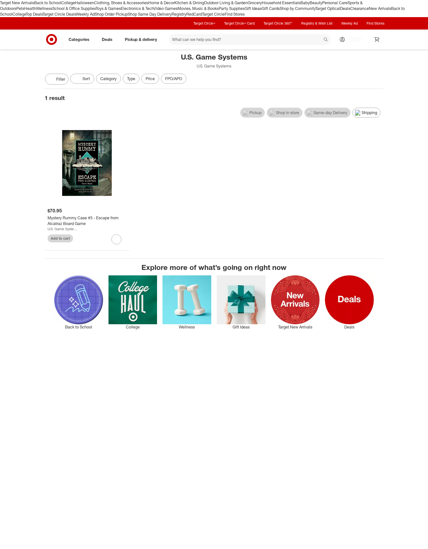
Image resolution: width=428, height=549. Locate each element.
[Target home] (51, 39)
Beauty (316, 2)
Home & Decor (161, 2)
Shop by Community (297, 8)
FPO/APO (173, 78)
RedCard (194, 14)
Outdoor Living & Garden (226, 2)
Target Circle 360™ (278, 23)
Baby (305, 2)
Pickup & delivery (141, 39)
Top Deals (34, 14)
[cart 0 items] (377, 39)
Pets (20, 8)
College (68, 2)
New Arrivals (380, 8)
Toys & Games (108, 8)
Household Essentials (281, 2)
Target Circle (213, 14)
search (326, 39)
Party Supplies (231, 8)
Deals (345, 8)
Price (150, 78)
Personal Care (335, 2)
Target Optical (327, 8)
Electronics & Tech (137, 8)
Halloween (84, 2)
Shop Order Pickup (111, 14)
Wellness (44, 8)
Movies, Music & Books (198, 8)
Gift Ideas (253, 8)
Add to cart (60, 238)
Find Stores (235, 14)
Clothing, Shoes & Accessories (121, 2)
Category (108, 78)
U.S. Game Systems (63, 229)
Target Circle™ (204, 23)
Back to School (47, 2)
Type (131, 78)
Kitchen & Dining (189, 2)
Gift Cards (271, 8)
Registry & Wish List (316, 23)
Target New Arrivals (17, 2)
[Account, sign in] (352, 39)
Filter (60, 79)
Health (30, 8)
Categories (79, 39)
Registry (179, 14)
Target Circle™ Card (239, 23)
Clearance (359, 8)
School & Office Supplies (74, 8)
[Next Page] (378, 80)
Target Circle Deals (59, 14)
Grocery (255, 2)
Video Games (166, 8)
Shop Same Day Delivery (150, 14)
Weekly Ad (85, 14)
